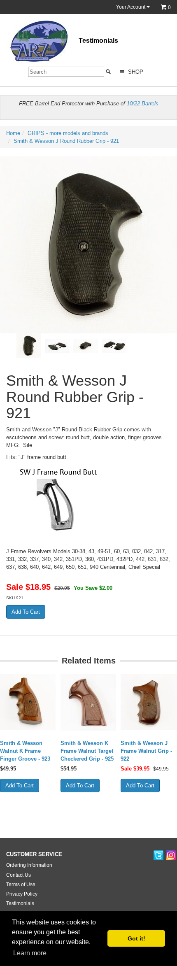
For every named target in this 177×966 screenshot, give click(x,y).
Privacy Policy (21, 894)
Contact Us (18, 875)
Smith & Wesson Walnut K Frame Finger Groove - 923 (25, 751)
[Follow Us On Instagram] (171, 855)
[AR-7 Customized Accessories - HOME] (37, 43)
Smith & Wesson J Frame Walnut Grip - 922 (146, 751)
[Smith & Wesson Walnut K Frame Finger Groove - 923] (28, 702)
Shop (134, 72)
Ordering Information (29, 865)
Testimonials (98, 40)
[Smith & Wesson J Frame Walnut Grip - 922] (149, 702)
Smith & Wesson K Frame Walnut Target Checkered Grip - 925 (87, 751)
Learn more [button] (30, 953)
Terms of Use (20, 884)
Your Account (131, 7)
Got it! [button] (136, 938)
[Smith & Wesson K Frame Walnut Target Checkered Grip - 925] (89, 702)
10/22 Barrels (142, 103)
